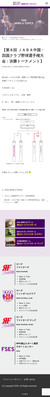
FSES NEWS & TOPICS (21, 67)
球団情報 (22, 279)
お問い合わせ (29, 379)
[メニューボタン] (46, 3)
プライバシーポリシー (12, 379)
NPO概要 (22, 358)
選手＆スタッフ (25, 281)
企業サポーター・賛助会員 (29, 361)
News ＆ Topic (24, 276)
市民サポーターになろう (28, 363)
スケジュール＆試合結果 (28, 284)
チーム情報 (23, 305)
